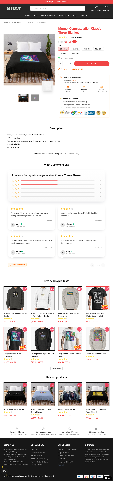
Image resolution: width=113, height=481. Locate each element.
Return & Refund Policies (66, 456)
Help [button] (109, 478)
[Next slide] (51, 59)
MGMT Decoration (18, 22)
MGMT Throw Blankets (37, 22)
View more (56, 368)
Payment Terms (63, 453)
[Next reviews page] (103, 265)
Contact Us (62, 459)
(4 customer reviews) (75, 37)
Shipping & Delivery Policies (67, 449)
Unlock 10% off (4, 471)
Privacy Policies (36, 456)
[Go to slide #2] (35, 98)
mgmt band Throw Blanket (14, 409)
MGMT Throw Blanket (66, 409)
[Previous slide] (7, 59)
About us (34, 449)
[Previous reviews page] (92, 265)
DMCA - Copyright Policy (39, 459)
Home (6, 22)
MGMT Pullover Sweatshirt (96, 354)
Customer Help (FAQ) (65, 462)
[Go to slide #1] (23, 98)
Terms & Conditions (38, 453)
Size (59, 45)
